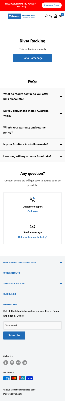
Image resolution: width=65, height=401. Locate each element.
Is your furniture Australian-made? (25, 144)
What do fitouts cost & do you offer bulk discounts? (25, 96)
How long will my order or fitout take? (27, 156)
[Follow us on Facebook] (5, 362)
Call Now (33, 211)
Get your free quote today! (32, 237)
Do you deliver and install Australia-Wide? (26, 113)
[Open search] (46, 16)
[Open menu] (5, 16)
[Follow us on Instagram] (12, 362)
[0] (60, 16)
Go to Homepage (32, 58)
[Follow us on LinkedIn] (24, 362)
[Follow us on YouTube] (18, 362)
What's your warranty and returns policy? (24, 130)
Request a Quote (51, 5)
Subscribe (14, 335)
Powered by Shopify (12, 394)
